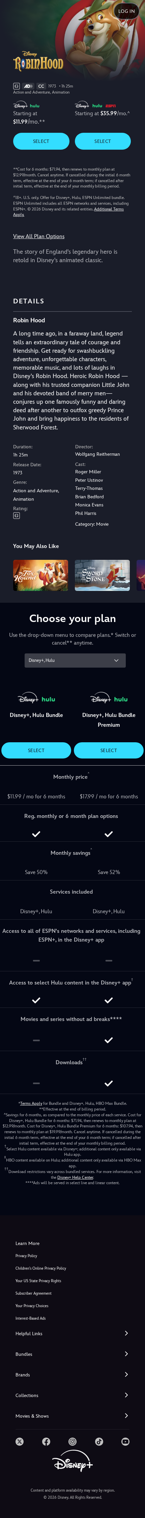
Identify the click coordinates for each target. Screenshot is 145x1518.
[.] (20, 1442)
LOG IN (126, 11)
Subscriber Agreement (34, 1293)
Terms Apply (31, 1103)
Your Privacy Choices (32, 1306)
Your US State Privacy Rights (38, 1281)
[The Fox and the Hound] (40, 575)
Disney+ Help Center (75, 1177)
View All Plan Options (38, 236)
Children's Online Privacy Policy (41, 1268)
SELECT (41, 141)
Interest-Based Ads (31, 1318)
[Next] (133, 574)
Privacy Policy (26, 1256)
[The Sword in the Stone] (102, 575)
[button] (72, 1334)
